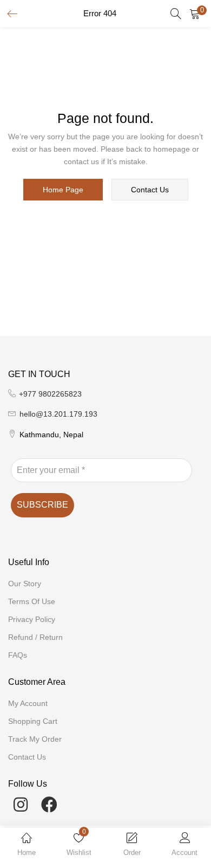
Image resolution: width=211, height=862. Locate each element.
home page (63, 189)
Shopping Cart (32, 721)
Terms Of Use (31, 601)
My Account (28, 703)
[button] (195, 13)
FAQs (17, 655)
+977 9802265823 (50, 394)
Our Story (24, 583)
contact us (150, 189)
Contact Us (27, 757)
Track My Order (35, 739)
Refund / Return (35, 637)
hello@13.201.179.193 (58, 414)
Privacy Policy (31, 619)
